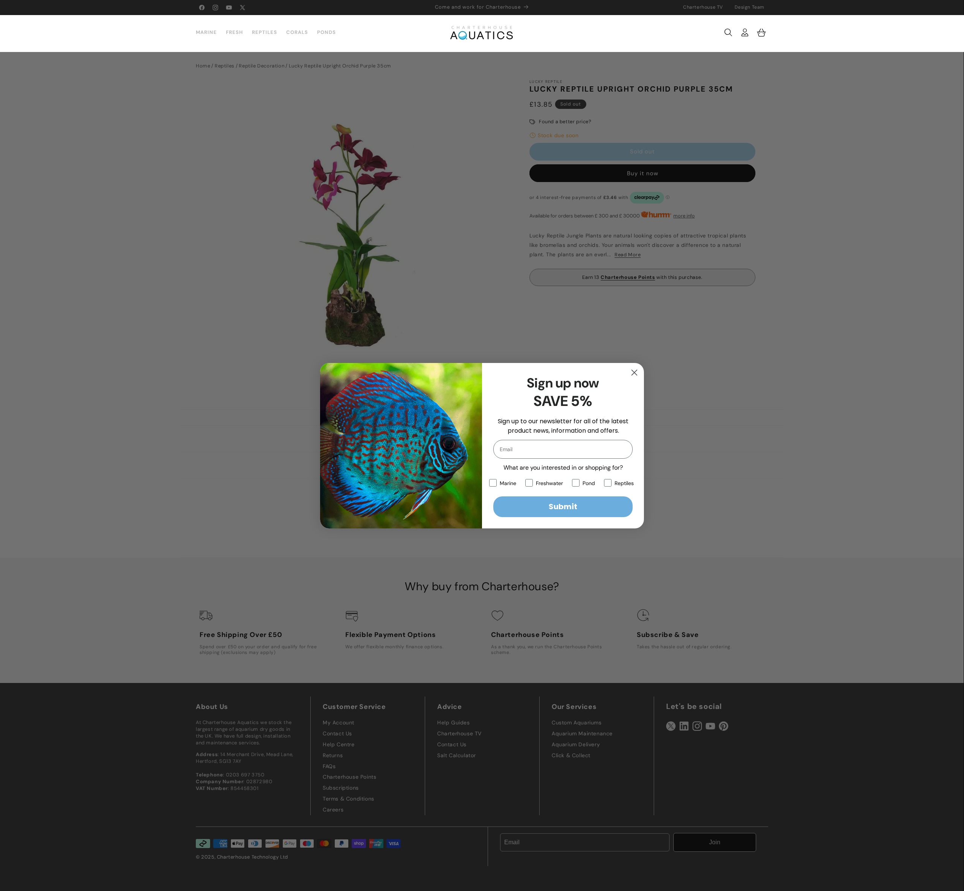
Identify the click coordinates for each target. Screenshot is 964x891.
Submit (563, 506)
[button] (728, 32)
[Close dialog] (634, 372)
